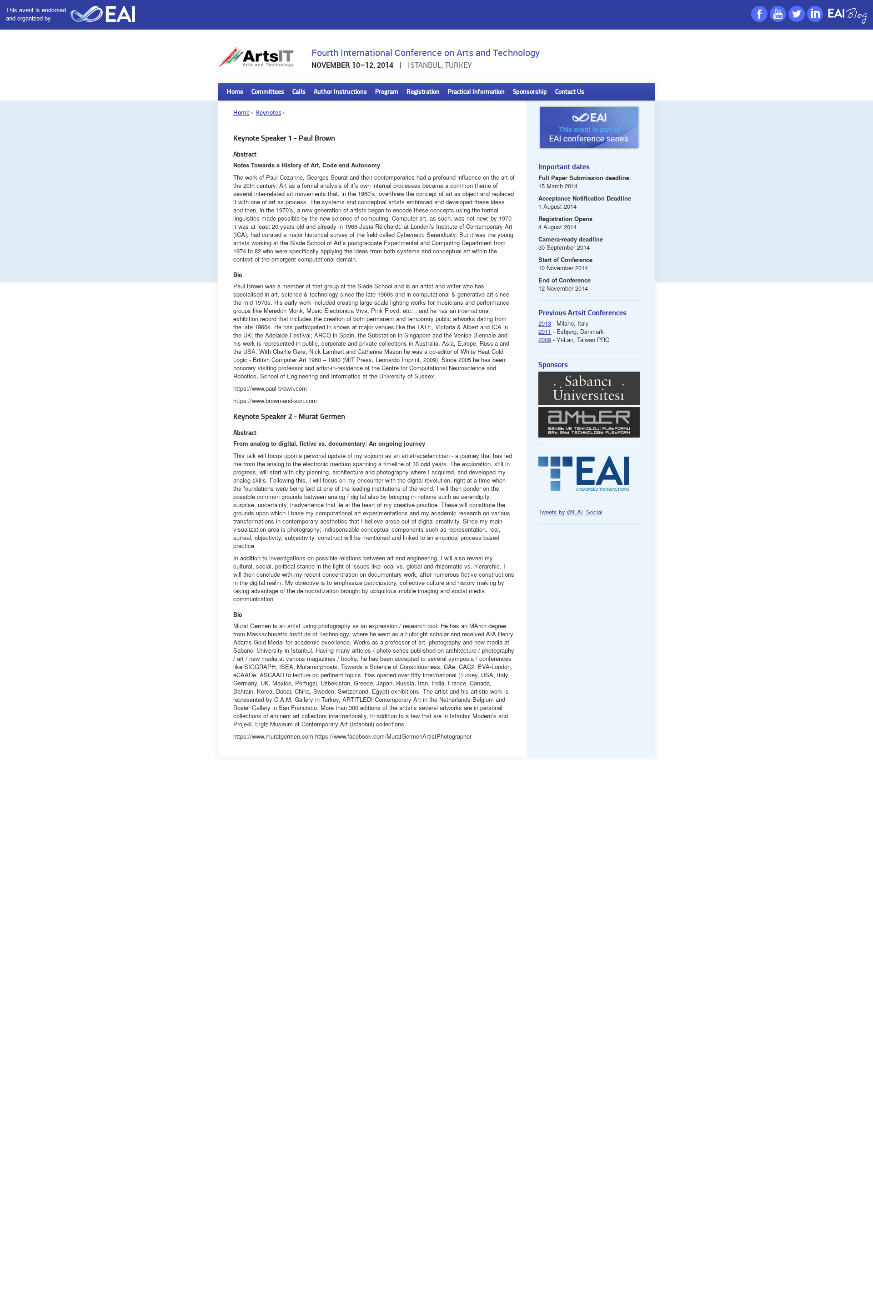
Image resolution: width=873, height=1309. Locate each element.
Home (235, 92)
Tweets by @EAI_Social (570, 512)
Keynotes (268, 113)
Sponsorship (530, 92)
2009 (544, 339)
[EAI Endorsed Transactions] (583, 488)
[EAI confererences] (589, 152)
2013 (544, 323)
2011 (544, 331)
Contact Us (569, 92)
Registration (423, 92)
